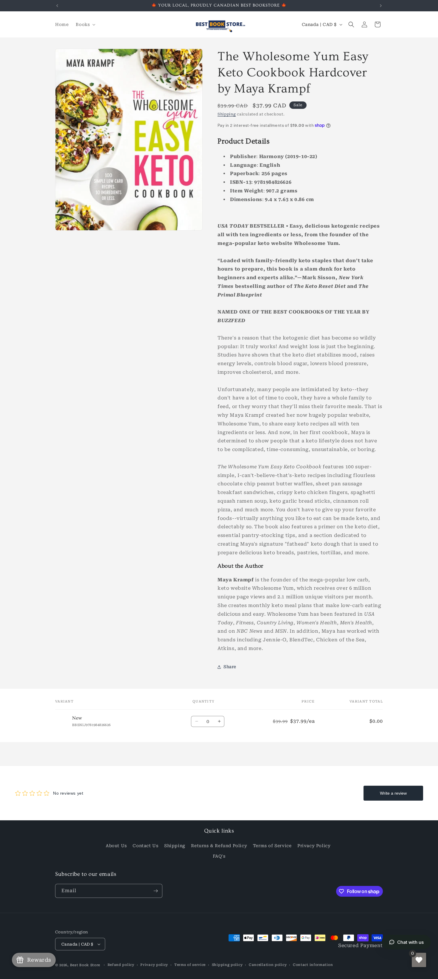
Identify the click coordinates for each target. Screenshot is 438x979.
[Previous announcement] (57, 5)
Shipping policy (227, 965)
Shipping (227, 114)
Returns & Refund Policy (219, 845)
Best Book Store (85, 965)
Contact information (313, 965)
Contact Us (145, 845)
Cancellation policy (268, 965)
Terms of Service (272, 845)
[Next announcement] (380, 5)
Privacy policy (154, 965)
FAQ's (219, 856)
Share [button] (229, 666)
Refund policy (121, 965)
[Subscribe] (155, 891)
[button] (85, 24)
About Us (116, 845)
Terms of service (190, 965)
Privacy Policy (313, 845)
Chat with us (410, 942)
